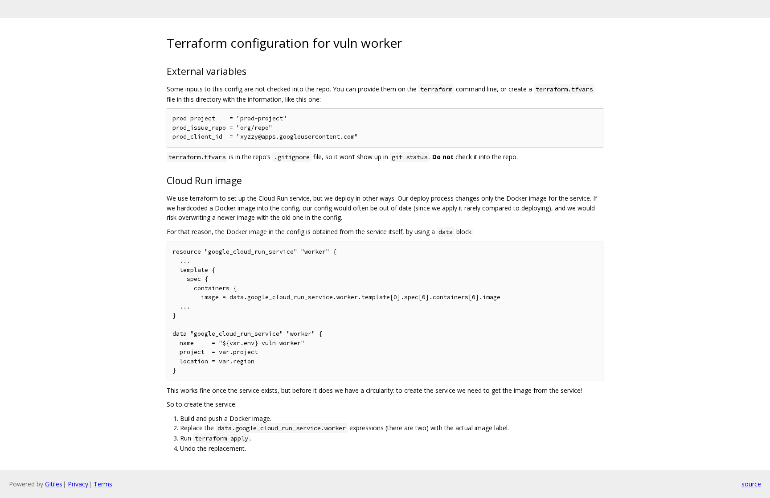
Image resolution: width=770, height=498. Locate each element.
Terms (103, 484)
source (751, 484)
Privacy (78, 484)
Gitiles (53, 484)
